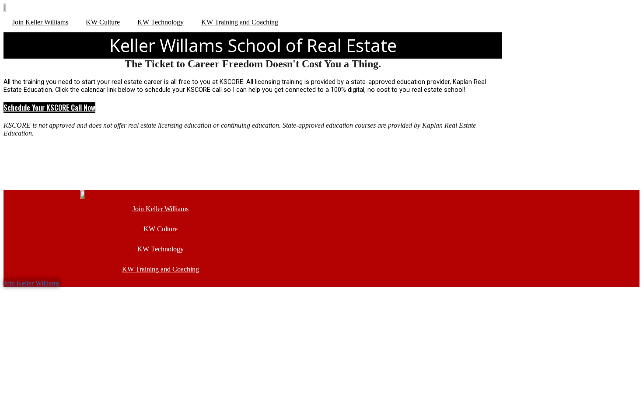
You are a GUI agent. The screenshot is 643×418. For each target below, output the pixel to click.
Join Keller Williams (40, 22)
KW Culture (103, 22)
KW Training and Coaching (239, 22)
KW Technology (160, 22)
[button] (49, 107)
